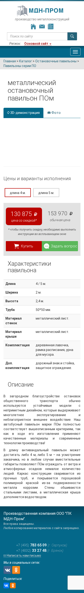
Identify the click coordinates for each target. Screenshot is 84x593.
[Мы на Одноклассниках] (16, 570)
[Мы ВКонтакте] (7, 570)
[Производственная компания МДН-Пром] (40, 11)
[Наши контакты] (42, 26)
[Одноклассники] (13, 585)
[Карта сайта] (50, 26)
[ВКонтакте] (6, 585)
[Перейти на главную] (33, 26)
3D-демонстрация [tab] (24, 113)
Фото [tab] (55, 113)
